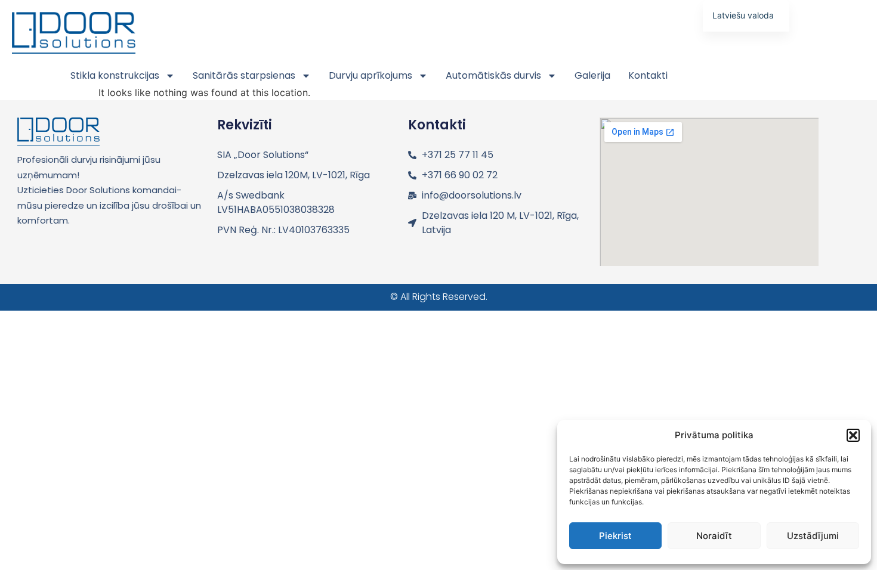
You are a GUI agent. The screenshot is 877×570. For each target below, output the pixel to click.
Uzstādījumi (813, 535)
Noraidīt (714, 535)
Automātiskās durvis (493, 75)
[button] (853, 435)
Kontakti (648, 75)
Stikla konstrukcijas (114, 75)
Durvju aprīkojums (370, 75)
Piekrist (615, 535)
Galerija (592, 75)
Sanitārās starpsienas (244, 75)
